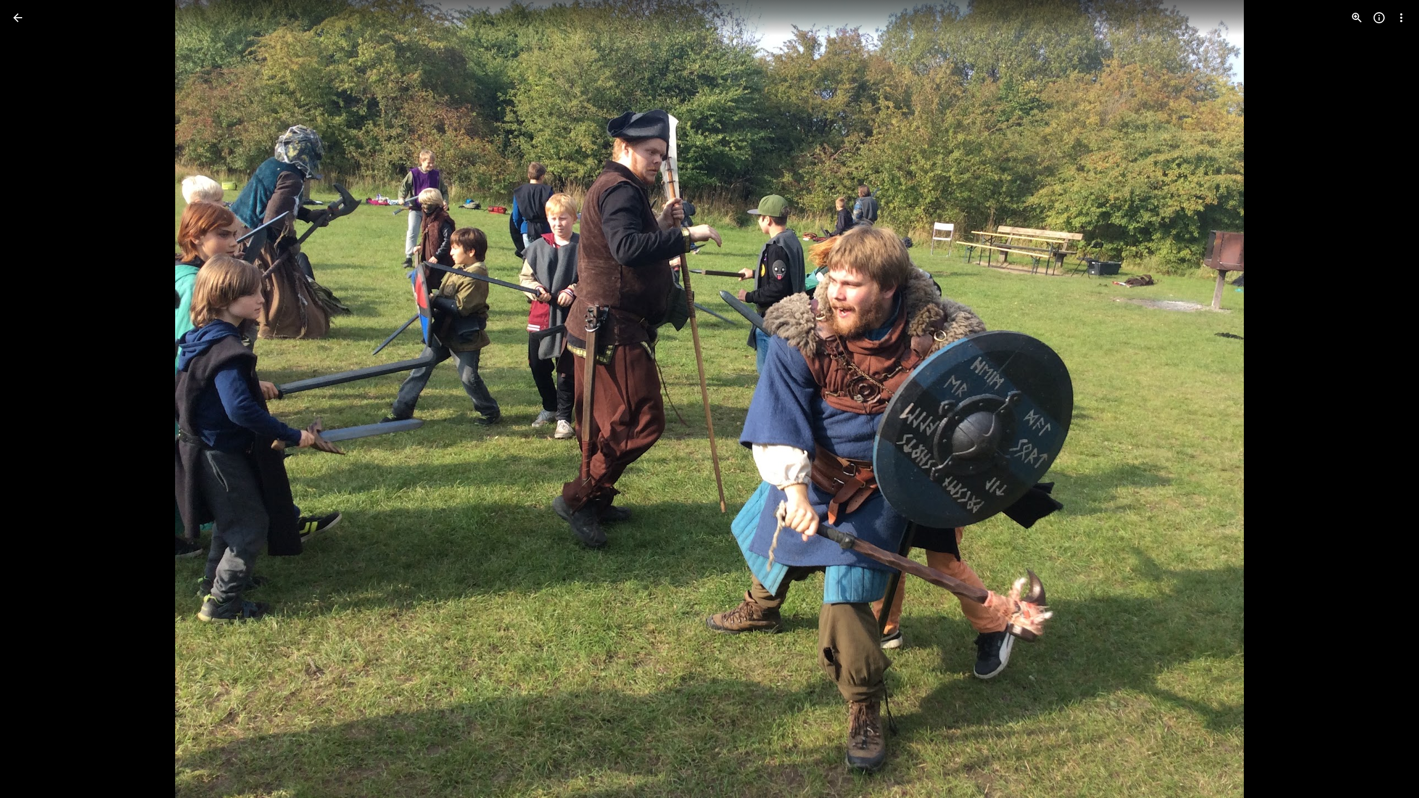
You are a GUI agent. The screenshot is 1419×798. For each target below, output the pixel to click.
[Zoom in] (1357, 18)
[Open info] (1379, 18)
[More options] (1401, 18)
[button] (31, 399)
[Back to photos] (17, 17)
